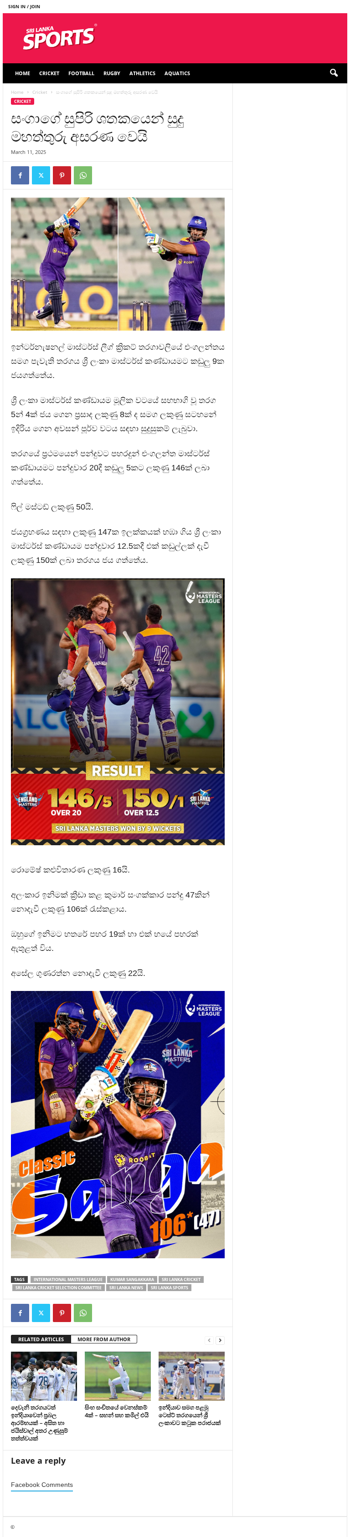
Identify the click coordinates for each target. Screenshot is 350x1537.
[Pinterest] (62, 175)
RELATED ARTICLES (41, 1339)
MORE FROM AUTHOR (103, 1339)
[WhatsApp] (83, 175)
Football (81, 73)
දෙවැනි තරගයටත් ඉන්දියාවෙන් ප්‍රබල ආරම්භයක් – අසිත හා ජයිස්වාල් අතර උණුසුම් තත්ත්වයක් (39, 1422)
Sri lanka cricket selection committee (58, 1288)
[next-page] (220, 1339)
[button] (334, 73)
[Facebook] (20, 175)
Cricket (49, 73)
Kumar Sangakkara (132, 1279)
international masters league (68, 1279)
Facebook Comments (42, 1484)
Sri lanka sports (169, 1288)
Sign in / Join (24, 6)
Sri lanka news (126, 1288)
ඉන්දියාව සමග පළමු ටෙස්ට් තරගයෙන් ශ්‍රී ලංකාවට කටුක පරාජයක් (190, 1415)
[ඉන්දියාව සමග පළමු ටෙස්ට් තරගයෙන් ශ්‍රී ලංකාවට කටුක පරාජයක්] (192, 1376)
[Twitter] (41, 175)
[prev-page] (209, 1339)
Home (22, 73)
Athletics (142, 73)
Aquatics (177, 73)
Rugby (111, 73)
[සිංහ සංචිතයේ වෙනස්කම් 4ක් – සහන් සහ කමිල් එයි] (118, 1376)
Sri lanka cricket (181, 1279)
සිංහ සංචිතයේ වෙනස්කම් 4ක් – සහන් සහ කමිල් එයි (117, 1411)
